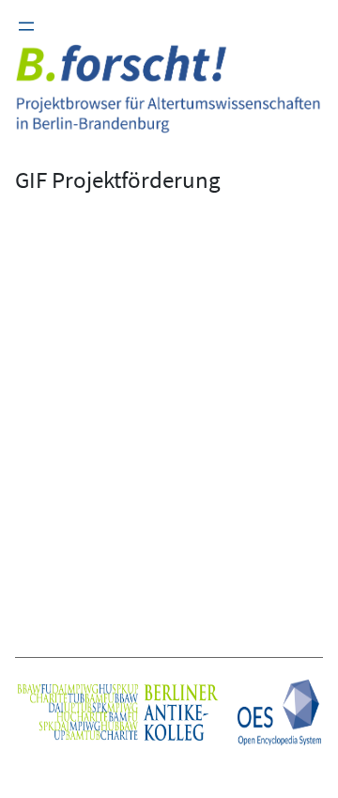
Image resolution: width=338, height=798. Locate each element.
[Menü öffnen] (26, 26)
